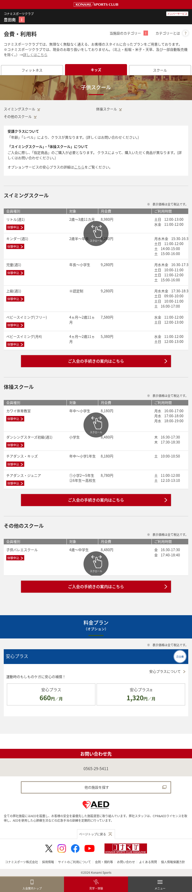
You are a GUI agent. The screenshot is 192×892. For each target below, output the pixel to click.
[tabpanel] (96, 404)
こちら (79, 166)
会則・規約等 (104, 862)
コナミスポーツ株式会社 (21, 862)
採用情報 (48, 862)
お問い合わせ (126, 862)
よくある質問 (148, 862)
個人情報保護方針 (173, 862)
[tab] (32, 70)
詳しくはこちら (35, 54)
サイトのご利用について (74, 862)
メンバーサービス (177, 14)
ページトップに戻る (92, 834)
